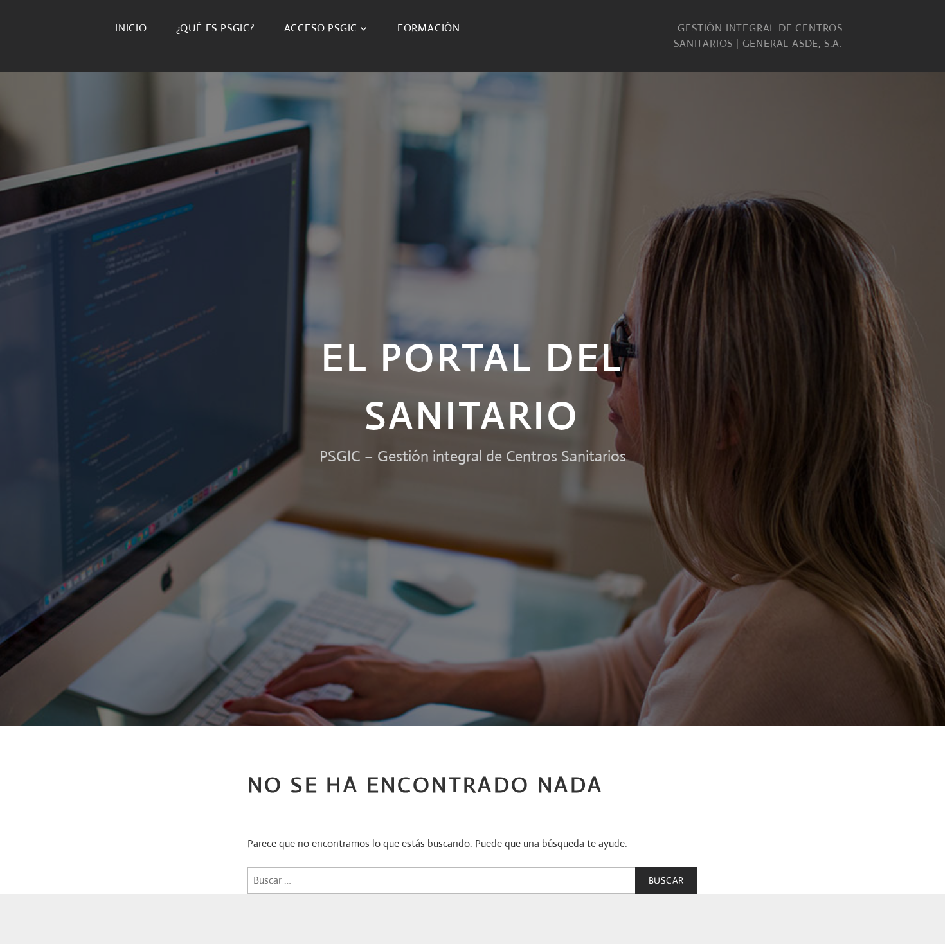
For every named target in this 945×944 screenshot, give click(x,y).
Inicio (131, 28)
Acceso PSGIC (321, 28)
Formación (428, 28)
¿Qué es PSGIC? (215, 28)
